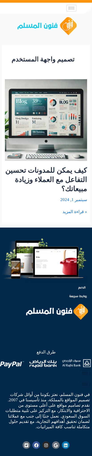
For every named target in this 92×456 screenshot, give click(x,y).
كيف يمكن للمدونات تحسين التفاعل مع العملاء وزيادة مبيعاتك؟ (46, 179)
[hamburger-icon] (71, 8)
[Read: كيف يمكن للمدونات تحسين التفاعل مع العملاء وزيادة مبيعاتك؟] (46, 119)
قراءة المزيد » (75, 211)
